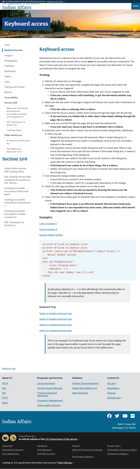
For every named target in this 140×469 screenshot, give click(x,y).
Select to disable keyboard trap (55, 313)
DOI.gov (111, 383)
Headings (9, 66)
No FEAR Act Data (46, 454)
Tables (7, 76)
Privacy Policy (114, 446)
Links (7, 82)
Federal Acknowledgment (85, 383)
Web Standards (80, 393)
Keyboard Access (13, 50)
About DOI (7, 446)
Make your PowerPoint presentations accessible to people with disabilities (17, 112)
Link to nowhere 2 (48, 229)
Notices (76, 446)
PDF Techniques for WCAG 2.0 (16, 123)
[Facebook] (109, 417)
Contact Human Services (49, 388)
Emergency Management (50, 400)
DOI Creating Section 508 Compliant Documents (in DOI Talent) (17, 180)
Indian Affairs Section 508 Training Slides (15, 170)
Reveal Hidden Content (51, 235)
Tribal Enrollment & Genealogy (47, 394)
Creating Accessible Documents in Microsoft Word (16, 191)
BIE (4, 393)
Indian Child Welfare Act (84, 388)
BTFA (5, 398)
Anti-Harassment (10, 454)
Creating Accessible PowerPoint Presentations (17, 201)
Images (8, 55)
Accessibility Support (12, 450)
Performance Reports (82, 456)
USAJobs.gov (113, 398)
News (5, 402)
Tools (7, 45)
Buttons (8, 92)
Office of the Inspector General (87, 450)
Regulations (113, 388)
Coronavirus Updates (117, 454)
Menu (135, 6)
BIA (4, 388)
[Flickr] (132, 417)
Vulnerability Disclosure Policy (122, 450)
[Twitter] (117, 417)
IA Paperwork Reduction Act (18, 142)
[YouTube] (124, 417)
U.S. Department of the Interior (61, 439)
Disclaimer (42, 446)
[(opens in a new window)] (5, 437)
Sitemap (111, 393)
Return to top (9, 368)
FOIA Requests (44, 450)
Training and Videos (14, 87)
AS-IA (5, 383)
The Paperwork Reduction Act (14, 150)
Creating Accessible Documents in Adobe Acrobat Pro (14, 214)
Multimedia (10, 71)
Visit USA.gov (65, 462)
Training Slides (14, 130)
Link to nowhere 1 (48, 223)
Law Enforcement (46, 383)
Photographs (10, 60)
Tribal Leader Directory (49, 405)
